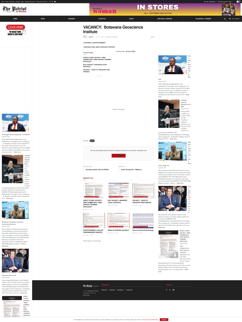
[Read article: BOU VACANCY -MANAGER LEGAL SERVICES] (119, 190)
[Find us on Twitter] (52, 1)
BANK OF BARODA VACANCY (118, 230)
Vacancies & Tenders (41, 1)
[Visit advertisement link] (165, 9)
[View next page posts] (100, 76)
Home (3, 1)
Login (207, 1)
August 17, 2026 (88, 235)
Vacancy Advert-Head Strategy (143, 230)
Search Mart (86, 295)
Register (213, 1)
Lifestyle (18, 1)
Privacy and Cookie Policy (150, 319)
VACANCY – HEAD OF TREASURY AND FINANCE (96, 71)
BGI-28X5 (86, 141)
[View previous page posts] (96, 76)
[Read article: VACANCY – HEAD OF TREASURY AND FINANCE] (143, 190)
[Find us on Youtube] (55, 1)
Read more (17, 152)
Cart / (235, 19)
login (89, 241)
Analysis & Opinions (30, 1)
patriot (91, 37)
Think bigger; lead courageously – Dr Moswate (16, 134)
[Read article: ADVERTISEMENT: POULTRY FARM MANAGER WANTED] (94, 220)
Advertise (112, 290)
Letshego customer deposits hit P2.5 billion (27, 159)
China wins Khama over (9, 275)
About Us (104, 290)
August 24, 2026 (88, 209)
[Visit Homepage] (14, 9)
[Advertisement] (16, 77)
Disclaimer (120, 290)
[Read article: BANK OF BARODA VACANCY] (119, 220)
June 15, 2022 (100, 37)
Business (12, 1)
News (7, 1)
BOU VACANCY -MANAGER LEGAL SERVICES (95, 66)
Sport (22, 1)
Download (92, 141)
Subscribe (120, 156)
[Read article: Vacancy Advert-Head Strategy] (143, 220)
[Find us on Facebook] (166, 290)
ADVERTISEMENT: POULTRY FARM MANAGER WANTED (93, 231)
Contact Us (129, 290)
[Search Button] (225, 19)
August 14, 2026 (137, 233)
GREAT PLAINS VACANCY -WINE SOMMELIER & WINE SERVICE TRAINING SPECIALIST (97, 59)
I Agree (164, 319)
